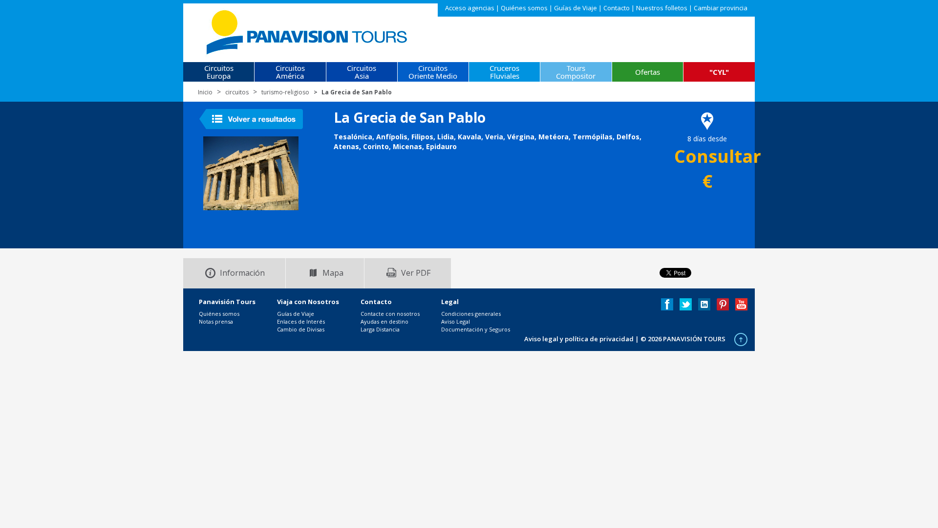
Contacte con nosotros (390, 313)
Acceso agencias (469, 7)
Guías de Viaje (575, 7)
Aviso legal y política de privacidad (579, 338)
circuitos (237, 92)
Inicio (205, 92)
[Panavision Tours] (308, 30)
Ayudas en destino (384, 321)
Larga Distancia (380, 329)
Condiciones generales (471, 313)
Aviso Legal (455, 321)
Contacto (616, 7)
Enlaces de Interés (301, 321)
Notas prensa (216, 321)
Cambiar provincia (720, 7)
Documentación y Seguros (475, 329)
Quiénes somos (524, 7)
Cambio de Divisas (300, 329)
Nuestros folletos (661, 7)
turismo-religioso (285, 92)
